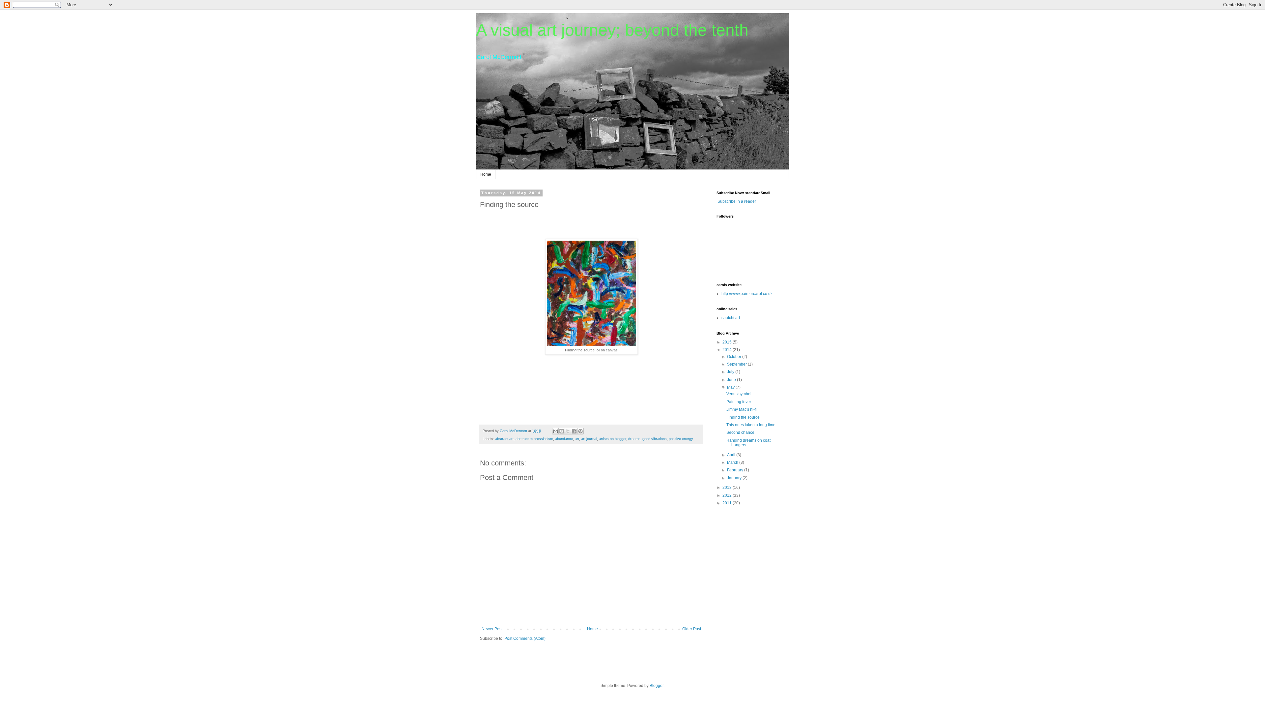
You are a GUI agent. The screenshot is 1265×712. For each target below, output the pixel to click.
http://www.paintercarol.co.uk (747, 293)
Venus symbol (738, 394)
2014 (727, 349)
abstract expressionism (534, 439)
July (731, 372)
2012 (727, 495)
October (734, 356)
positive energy (681, 439)
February (735, 470)
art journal (589, 439)
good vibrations (654, 439)
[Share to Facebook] (574, 431)
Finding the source (743, 417)
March (733, 462)
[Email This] (555, 431)
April (731, 455)
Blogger (656, 685)
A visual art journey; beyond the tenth (612, 30)
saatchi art (730, 317)
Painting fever (738, 402)
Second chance (740, 432)
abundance (564, 439)
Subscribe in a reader (736, 201)
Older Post (691, 629)
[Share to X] (568, 431)
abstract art (504, 439)
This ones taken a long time (750, 425)
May (731, 387)
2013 (727, 487)
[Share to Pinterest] (580, 431)
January (735, 478)
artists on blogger (612, 439)
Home (485, 174)
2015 (727, 342)
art (577, 439)
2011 (727, 503)
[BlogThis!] (561, 431)
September (737, 364)
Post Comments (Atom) (525, 638)
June (732, 379)
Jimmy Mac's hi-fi (741, 409)
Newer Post (492, 629)
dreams (634, 439)
